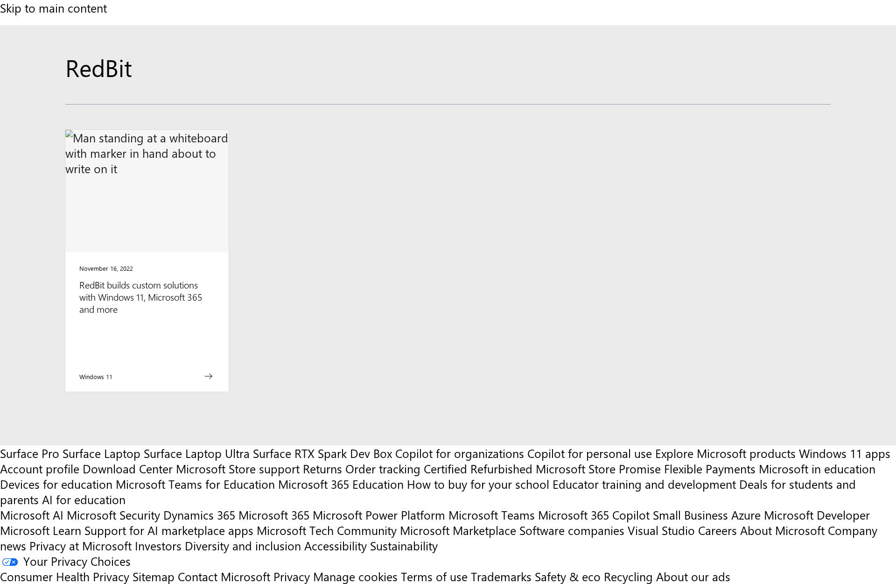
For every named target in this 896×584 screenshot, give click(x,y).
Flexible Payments (710, 468)
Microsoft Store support (238, 468)
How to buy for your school (478, 484)
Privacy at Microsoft (80, 545)
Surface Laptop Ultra (197, 453)
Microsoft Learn (40, 530)
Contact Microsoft (224, 576)
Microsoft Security (113, 514)
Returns (322, 468)
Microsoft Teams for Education (195, 484)
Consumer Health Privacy (64, 576)
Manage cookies (355, 576)
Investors (158, 545)
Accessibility (335, 545)
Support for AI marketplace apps (168, 530)
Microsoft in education (817, 468)
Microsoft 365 (273, 514)
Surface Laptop (101, 453)
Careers (717, 530)
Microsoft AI (31, 514)
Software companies (571, 530)
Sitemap (154, 576)
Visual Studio (661, 530)
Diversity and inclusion (243, 545)
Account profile (39, 468)
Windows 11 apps (844, 453)
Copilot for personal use (589, 453)
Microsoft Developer (817, 514)
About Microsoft (782, 530)
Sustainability (404, 545)
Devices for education (56, 484)
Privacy (293, 576)
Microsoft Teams (491, 514)
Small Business (690, 514)
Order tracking (382, 468)
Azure (746, 514)
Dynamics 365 (199, 514)
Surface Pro (29, 453)
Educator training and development (644, 484)
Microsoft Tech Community (327, 530)
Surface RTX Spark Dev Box (322, 453)
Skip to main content (53, 7)
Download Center (128, 468)
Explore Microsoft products (725, 453)
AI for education (84, 499)
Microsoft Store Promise (598, 468)
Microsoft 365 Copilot (594, 514)
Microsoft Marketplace (458, 530)
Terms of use (434, 576)
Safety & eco (568, 576)
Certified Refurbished (478, 468)
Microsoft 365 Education (341, 484)
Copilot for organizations (459, 453)
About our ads (693, 576)
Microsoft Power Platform (379, 514)
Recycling (628, 576)
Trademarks (501, 576)
